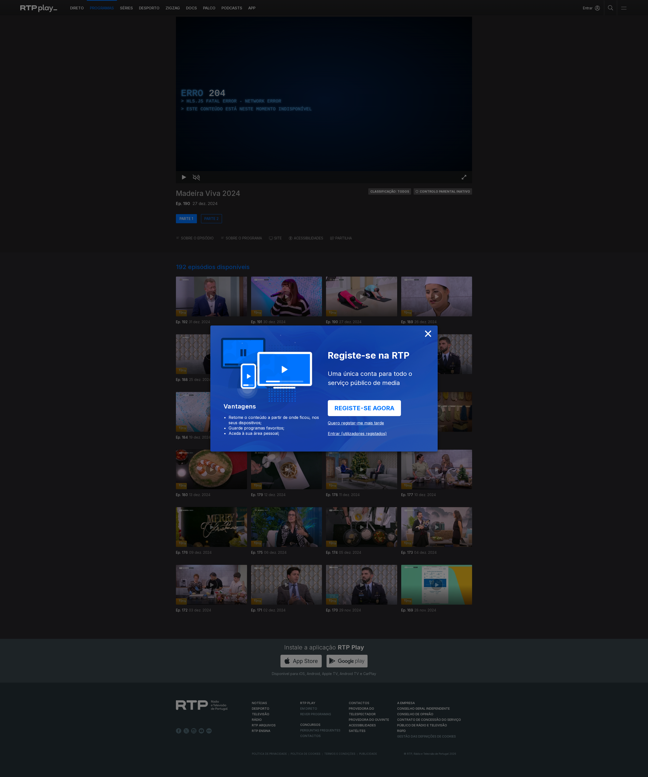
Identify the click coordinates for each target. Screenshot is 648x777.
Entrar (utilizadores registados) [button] (357, 433)
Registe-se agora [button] (364, 408)
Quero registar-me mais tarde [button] (356, 422)
